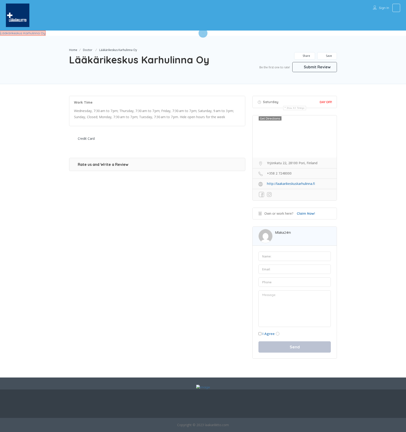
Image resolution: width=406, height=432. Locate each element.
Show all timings (295, 108)
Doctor (87, 50)
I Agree (268, 333)
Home (73, 50)
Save (328, 56)
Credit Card (86, 138)
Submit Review (317, 67)
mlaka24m (283, 232)
